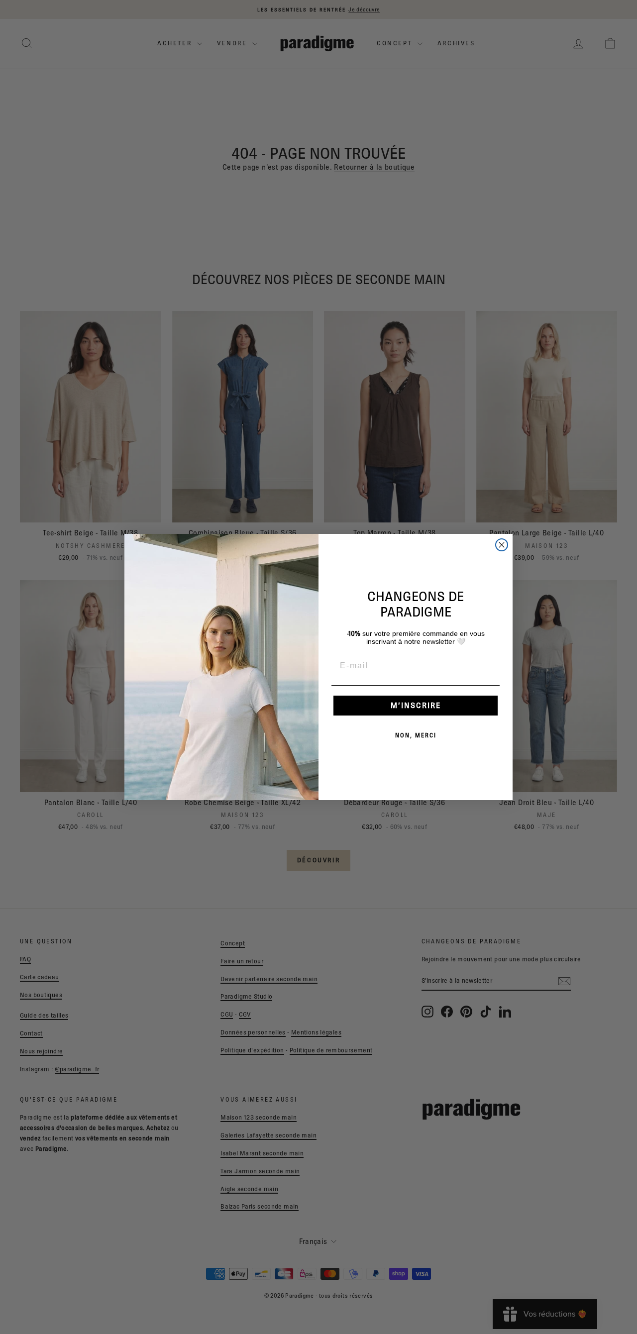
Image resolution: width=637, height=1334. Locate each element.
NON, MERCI (415, 735)
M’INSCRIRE (416, 705)
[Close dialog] (502, 545)
